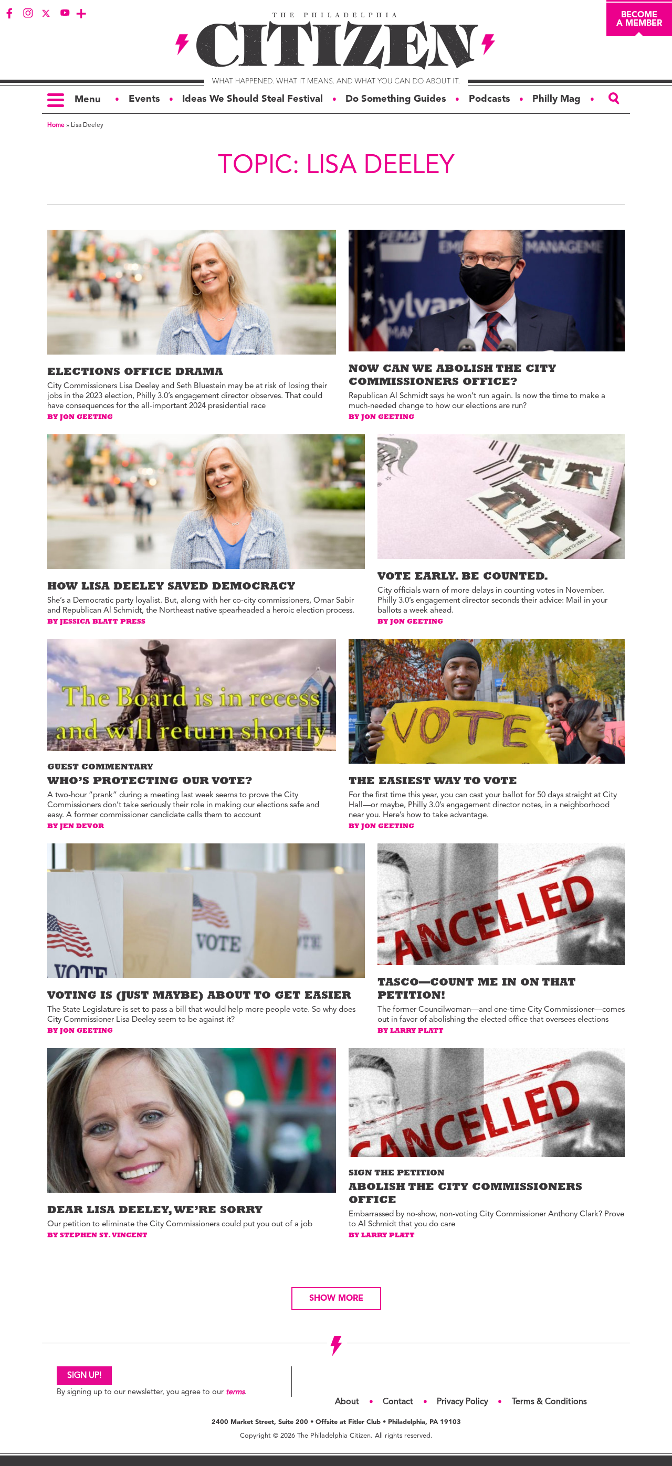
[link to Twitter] (46, 13)
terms (235, 1392)
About (347, 1402)
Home (56, 125)
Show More (336, 1298)
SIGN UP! (84, 1376)
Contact (398, 1402)
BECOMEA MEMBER (639, 19)
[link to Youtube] (64, 13)
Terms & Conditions (549, 1402)
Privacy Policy (462, 1402)
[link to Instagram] (28, 13)
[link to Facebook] (9, 13)
